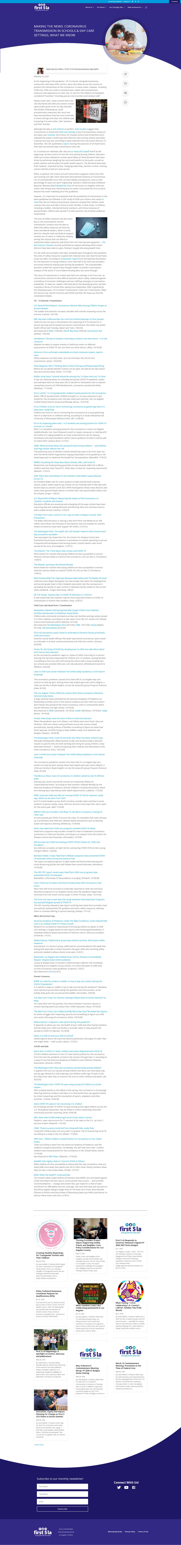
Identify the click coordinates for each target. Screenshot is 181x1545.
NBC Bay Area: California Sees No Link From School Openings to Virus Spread (68, 319)
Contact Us (126, 1)
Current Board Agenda (115, 1)
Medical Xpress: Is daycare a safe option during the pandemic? (62, 1022)
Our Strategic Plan (116, 7)
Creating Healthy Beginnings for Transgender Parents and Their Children (49, 1255)
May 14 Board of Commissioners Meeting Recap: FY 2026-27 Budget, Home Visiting (88, 1369)
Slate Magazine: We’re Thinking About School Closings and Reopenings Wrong (69, 366)
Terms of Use (143, 1532)
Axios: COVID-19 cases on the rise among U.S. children (58, 1104)
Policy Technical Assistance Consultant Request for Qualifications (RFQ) (48, 1293)
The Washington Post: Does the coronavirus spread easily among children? (67, 1068)
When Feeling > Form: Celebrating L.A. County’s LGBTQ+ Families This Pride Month (128, 1306)
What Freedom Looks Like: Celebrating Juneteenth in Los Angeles (90, 1308)
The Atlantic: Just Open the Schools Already (53, 564)
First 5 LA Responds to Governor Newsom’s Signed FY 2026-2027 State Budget (130, 1242)
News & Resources (134, 7)
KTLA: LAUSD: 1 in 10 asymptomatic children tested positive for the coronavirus (70, 393)
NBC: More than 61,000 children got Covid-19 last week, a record (63, 1117)
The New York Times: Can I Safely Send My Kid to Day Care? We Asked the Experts (70, 1011)
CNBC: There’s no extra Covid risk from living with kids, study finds (64, 1128)
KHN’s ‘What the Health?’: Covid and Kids (52, 1175)
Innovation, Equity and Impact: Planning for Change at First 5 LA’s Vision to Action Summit (50, 1414)
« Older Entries (39, 1445)
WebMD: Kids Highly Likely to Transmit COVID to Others (59, 1161)
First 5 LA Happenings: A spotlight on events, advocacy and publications (50, 1354)
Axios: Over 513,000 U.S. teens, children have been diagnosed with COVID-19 (68, 1051)
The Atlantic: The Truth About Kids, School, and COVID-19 (60, 551)
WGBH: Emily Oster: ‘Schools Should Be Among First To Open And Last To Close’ (70, 376)
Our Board (101, 7)
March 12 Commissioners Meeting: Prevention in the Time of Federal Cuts (128, 1365)
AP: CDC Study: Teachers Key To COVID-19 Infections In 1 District (63, 594)
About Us (88, 7)
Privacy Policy (130, 1532)
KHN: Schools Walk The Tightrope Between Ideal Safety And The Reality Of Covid (70, 578)
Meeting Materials (115, 1532)
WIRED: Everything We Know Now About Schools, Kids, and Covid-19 (64, 462)
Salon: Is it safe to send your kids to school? (53, 1035)
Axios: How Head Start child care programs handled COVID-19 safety (64, 828)
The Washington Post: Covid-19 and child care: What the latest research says (68, 738)
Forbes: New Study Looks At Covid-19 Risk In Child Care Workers (63, 718)
